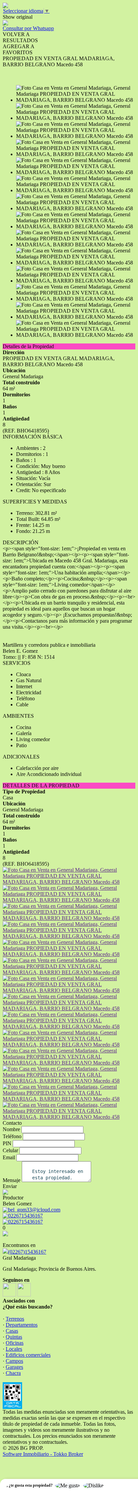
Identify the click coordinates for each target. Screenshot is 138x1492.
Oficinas (14, 1343)
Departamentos (22, 1325)
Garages (14, 1367)
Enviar (10, 1186)
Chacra (13, 1373)
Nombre (11, 1129)
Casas (12, 1331)
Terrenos (15, 1319)
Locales (14, 1349)
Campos (14, 1361)
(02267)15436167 (27, 1252)
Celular (10, 1150)
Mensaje (11, 1180)
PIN (7, 1143)
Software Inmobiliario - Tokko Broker (43, 1454)
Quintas (14, 1337)
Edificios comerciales (28, 1355)
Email (9, 1157)
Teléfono (12, 1136)
